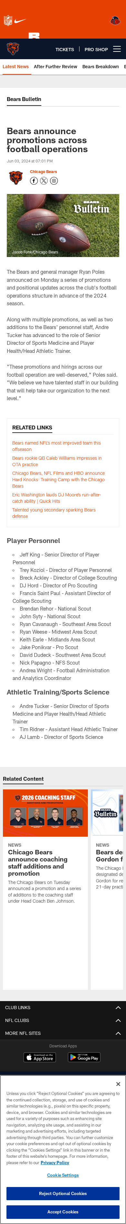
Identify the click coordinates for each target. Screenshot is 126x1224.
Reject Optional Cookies (63, 1193)
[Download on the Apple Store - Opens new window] (40, 1058)
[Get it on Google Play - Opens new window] (84, 1060)
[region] (63, 1149)
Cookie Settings (63, 1175)
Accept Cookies (63, 1211)
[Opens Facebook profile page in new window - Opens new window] (34, 181)
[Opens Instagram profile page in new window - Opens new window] (54, 181)
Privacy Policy (55, 1162)
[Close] (118, 1084)
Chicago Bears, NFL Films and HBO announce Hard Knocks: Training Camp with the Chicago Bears (58, 479)
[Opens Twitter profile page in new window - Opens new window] (44, 181)
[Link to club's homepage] (13, 46)
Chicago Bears (43, 171)
